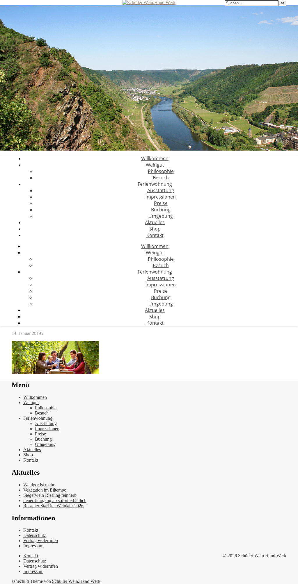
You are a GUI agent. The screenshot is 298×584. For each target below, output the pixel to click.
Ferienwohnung (155, 184)
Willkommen (154, 158)
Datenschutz (34, 535)
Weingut (155, 165)
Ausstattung (160, 190)
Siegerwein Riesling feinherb (50, 495)
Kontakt (155, 235)
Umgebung (160, 216)
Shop (155, 229)
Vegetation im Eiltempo (44, 489)
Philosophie (161, 171)
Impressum (33, 545)
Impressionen (161, 197)
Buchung (161, 209)
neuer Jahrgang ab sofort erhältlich (54, 500)
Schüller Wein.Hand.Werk (76, 581)
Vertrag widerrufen (40, 540)
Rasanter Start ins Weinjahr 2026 (53, 505)
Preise (161, 203)
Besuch (161, 177)
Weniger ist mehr (38, 484)
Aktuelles (155, 222)
